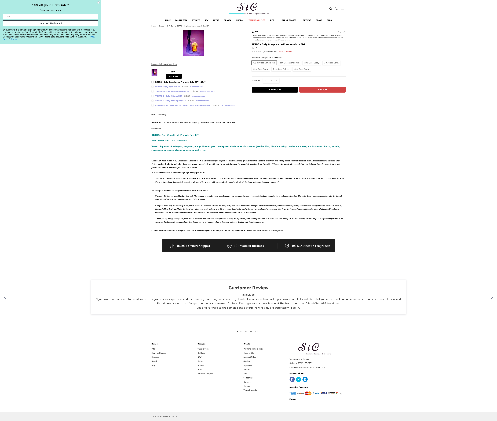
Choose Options (196, 87)
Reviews (307, 20)
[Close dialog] (98, 2)
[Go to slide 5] (247, 331)
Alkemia (246, 369)
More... (239, 20)
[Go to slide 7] (252, 331)
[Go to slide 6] (249, 331)
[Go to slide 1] (237, 331)
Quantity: (256, 80)
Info (272, 20)
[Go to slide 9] (257, 331)
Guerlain (246, 361)
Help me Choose (289, 20)
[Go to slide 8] (254, 331)
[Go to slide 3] (242, 331)
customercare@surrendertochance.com (307, 367)
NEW (206, 20)
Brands (227, 20)
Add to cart (174, 76)
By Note (196, 20)
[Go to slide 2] (492, 297)
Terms (14, 39)
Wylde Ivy (247, 365)
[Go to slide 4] (245, 331)
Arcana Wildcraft (250, 357)
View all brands (250, 390)
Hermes (246, 386)
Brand (319, 20)
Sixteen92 (248, 378)
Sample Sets (181, 20)
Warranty (162, 115)
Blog (329, 20)
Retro (216, 20)
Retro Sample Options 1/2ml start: (267, 57)
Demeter (247, 382)
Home (167, 20)
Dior (245, 374)
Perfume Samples (256, 20)
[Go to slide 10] (4, 297)
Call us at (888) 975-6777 (301, 363)
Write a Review (285, 52)
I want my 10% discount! (50, 23)
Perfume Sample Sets (253, 349)
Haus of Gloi (248, 353)
